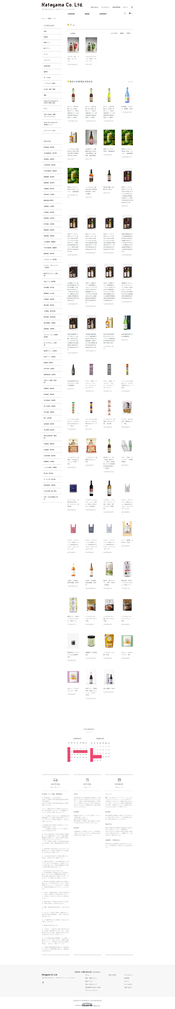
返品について (89, 981)
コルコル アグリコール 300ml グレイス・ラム (91, 59)
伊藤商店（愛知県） (49, 388)
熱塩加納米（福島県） (50, 485)
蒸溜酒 (49, 18)
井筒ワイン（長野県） (50, 356)
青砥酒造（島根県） (49, 236)
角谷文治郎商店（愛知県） (50, 437)
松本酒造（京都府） (49, 224)
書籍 (45, 95)
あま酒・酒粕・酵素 (49, 89)
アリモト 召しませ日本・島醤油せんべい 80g (127, 421)
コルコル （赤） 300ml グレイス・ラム (73, 59)
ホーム (43, 18)
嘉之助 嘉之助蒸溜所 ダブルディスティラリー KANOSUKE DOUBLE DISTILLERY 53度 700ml (109, 338)
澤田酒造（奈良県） (49, 218)
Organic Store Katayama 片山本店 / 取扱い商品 (51, 101)
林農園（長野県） (49, 362)
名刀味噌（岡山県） (49, 430)
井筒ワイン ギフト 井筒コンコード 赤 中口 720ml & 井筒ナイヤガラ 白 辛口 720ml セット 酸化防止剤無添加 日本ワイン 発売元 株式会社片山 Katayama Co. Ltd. (73, 242)
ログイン (125, 7)
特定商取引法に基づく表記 (93, 987)
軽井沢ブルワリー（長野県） (51, 274)
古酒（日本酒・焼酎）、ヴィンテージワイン (51, 115)
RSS (110, 975)
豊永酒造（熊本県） (49, 305)
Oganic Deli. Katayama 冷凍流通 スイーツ (50, 123)
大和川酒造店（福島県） (51, 171)
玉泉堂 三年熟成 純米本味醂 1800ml (91, 583)
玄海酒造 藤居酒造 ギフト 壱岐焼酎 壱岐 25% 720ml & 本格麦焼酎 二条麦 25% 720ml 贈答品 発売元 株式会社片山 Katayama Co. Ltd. (91, 340)
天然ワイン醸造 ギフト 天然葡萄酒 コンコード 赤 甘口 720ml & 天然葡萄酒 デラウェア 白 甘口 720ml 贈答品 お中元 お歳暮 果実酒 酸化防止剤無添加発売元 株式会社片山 (109, 291)
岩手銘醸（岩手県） (49, 287)
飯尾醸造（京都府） (49, 461)
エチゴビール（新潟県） (51, 259)
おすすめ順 (114, 33)
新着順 (128, 33)
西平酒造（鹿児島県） (50, 317)
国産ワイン (47, 42)
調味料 (46, 71)
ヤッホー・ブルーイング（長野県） (51, 266)
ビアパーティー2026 (49, 130)
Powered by (78, 1005)
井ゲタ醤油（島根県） (50, 406)
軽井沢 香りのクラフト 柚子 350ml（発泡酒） (109, 583)
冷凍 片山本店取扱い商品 (51, 498)
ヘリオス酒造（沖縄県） (51, 467)
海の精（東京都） (49, 473)
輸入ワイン (47, 48)
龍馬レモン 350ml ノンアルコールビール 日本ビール (73, 618)
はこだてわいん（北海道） (50, 344)
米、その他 (47, 77)
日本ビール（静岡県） (50, 281)
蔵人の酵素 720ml (109, 688)
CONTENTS (102, 14)
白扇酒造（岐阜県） (49, 449)
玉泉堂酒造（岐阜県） (50, 455)
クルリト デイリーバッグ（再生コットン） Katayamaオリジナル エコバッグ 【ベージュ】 (127, 504)
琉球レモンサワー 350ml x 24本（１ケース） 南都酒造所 (127, 151)
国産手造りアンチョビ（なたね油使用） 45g (73, 654)
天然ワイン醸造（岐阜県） (50, 381)
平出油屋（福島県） (49, 412)
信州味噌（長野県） (49, 424)
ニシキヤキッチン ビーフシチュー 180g (127, 618)
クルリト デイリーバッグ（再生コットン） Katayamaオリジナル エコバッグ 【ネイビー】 (91, 544)
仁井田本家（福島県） (50, 165)
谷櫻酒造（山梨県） (49, 206)
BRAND (87, 14)
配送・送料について (91, 978)
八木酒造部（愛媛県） (50, 241)
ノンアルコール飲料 (49, 83)
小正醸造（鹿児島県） (50, 311)
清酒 (45, 31)
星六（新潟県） (48, 418)
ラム (55, 18)
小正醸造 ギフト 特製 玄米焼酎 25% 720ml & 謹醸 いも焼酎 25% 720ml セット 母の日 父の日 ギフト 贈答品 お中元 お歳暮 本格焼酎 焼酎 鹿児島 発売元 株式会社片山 (73, 291)
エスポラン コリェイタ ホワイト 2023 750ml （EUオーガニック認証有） (109, 504)
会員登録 (126, 978)
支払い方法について (91, 984)
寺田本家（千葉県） (49, 194)
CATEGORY (71, 14)
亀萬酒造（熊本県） (49, 253)
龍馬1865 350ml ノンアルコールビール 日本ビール (127, 583)
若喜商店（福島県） (49, 394)
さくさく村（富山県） (50, 479)
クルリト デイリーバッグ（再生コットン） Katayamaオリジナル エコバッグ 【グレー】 (109, 544)
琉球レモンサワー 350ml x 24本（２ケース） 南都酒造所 (73, 189)
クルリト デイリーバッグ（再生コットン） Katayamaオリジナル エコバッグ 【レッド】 (73, 544)
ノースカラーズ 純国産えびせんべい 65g (91, 459)
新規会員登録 (116, 7)
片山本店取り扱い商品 (50, 491)
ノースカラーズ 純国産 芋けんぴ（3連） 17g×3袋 (109, 421)
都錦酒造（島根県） (49, 230)
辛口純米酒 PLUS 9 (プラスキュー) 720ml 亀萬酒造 (73, 383)
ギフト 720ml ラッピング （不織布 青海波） (127, 459)
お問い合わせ (94, 7)
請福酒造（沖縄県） (49, 328)
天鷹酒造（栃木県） (49, 188)
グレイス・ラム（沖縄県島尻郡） (51, 336)
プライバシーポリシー (91, 990)
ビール (46, 54)
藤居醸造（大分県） (49, 293)
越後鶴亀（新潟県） (49, 176)
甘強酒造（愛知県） (49, 444)
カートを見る (128, 984)
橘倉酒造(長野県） (49, 200)
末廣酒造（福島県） (49, 159)
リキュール (47, 60)
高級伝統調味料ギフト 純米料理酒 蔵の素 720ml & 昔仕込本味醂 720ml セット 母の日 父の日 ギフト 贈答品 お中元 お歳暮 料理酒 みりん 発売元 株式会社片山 (127, 242)
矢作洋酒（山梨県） (49, 368)
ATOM (114, 975)
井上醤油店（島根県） (50, 400)
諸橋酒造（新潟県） (49, 182)
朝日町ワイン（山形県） (51, 351)
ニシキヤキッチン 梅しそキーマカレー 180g (109, 618)
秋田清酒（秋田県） (49, 147)
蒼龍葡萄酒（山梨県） (50, 374)
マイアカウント (105, 7)
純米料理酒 (47, 66)
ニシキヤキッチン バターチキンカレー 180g (91, 618)
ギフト (46, 108)
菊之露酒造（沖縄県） (50, 323)
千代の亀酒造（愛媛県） (51, 247)
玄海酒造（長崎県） (49, 299)
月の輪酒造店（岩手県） (51, 153)
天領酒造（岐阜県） (49, 212)
